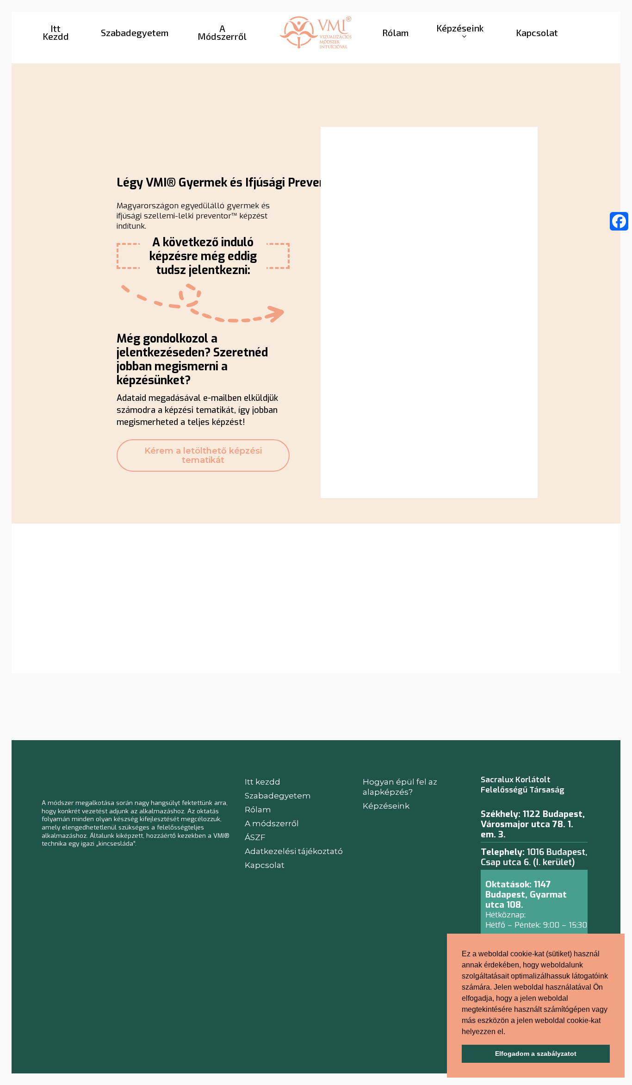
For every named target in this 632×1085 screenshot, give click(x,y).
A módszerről (272, 823)
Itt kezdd (262, 781)
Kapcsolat (265, 865)
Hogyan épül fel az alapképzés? (400, 787)
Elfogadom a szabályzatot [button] (535, 1053)
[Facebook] (619, 221)
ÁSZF (255, 837)
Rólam (258, 809)
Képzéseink (386, 806)
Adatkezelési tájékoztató (294, 851)
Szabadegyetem (278, 795)
